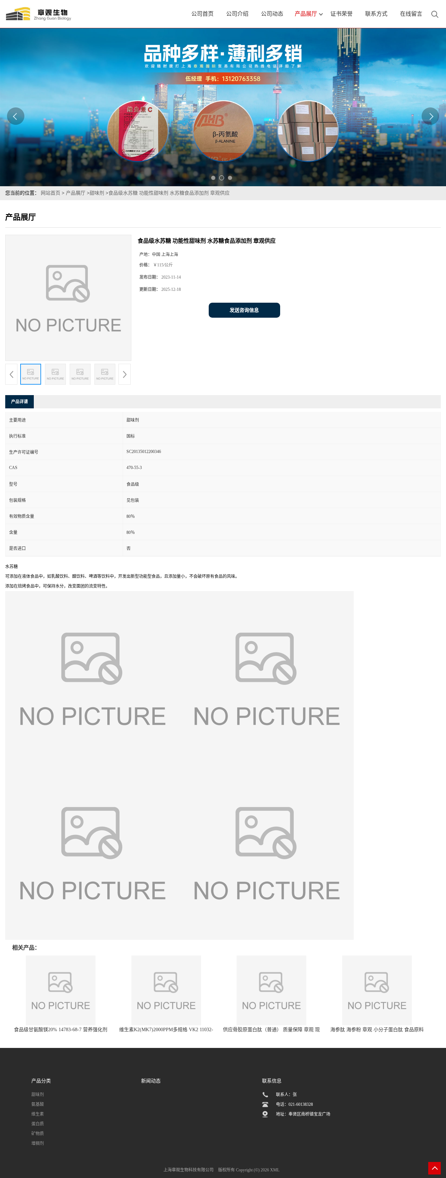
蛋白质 (37, 1124)
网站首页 (50, 193)
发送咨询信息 (244, 310)
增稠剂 (37, 1143)
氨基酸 (37, 1104)
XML (274, 1170)
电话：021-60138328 (294, 1104)
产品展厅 (75, 193)
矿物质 (37, 1133)
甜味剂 (98, 193)
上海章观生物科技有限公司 (188, 1170)
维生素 (37, 1114)
